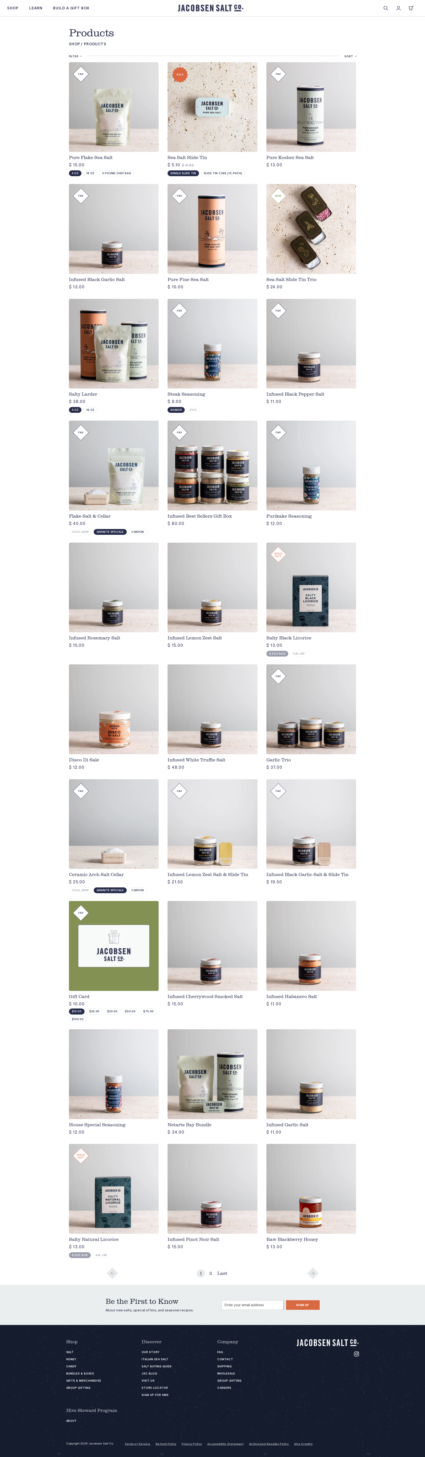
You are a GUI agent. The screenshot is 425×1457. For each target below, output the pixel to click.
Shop (74, 44)
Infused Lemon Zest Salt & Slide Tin (208, 874)
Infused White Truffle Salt (196, 760)
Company (227, 1342)
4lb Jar (299, 653)
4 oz (75, 173)
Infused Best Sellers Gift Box (200, 516)
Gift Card (79, 996)
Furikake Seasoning (289, 516)
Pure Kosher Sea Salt (290, 157)
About (71, 1420)
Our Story (151, 1352)
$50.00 (130, 1011)
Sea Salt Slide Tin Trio (291, 279)
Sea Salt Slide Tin (187, 157)
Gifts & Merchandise (83, 1380)
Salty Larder (83, 394)
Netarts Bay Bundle (189, 1125)
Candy (71, 1366)
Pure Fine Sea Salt (188, 279)
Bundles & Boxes (80, 1373)
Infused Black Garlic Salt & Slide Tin (307, 874)
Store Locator (155, 1387)
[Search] (386, 8)
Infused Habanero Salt (291, 996)
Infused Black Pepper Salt (295, 394)
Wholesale (226, 1373)
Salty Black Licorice (288, 638)
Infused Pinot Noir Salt (193, 1239)
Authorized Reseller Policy (269, 1444)
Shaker (176, 409)
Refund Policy (165, 1444)
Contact (225, 1359)
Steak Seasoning (186, 394)
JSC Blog (149, 1373)
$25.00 (94, 1011)
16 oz (90, 173)
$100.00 (78, 1019)
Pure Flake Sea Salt (91, 157)
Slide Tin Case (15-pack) (223, 173)
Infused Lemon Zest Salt (195, 638)
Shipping (224, 1366)
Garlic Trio (278, 760)
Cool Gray (80, 531)
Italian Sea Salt (155, 1359)
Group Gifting (78, 1387)
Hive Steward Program (91, 1410)
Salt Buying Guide (157, 1366)
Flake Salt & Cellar (90, 516)
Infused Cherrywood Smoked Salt (205, 996)
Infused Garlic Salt (287, 1125)
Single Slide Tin (183, 173)
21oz (193, 409)
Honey (71, 1359)
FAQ (220, 1352)
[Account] (399, 8)
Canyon (137, 531)
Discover (151, 1342)
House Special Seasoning (97, 1125)
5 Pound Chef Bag (116, 173)
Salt (70, 1352)
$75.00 (148, 1011)
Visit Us (148, 1380)
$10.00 (77, 1011)
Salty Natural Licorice (94, 1239)
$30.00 (112, 1011)
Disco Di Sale (84, 760)
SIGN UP (302, 1305)
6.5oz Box (277, 653)
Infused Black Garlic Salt (97, 279)
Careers (224, 1387)
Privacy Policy (192, 1444)
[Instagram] (356, 1354)
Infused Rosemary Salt (94, 638)
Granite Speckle (110, 531)
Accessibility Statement (225, 1444)
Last (221, 1274)
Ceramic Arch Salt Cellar (96, 874)
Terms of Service (137, 1444)
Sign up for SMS (155, 1394)
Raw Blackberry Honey (292, 1239)
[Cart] (411, 8)
